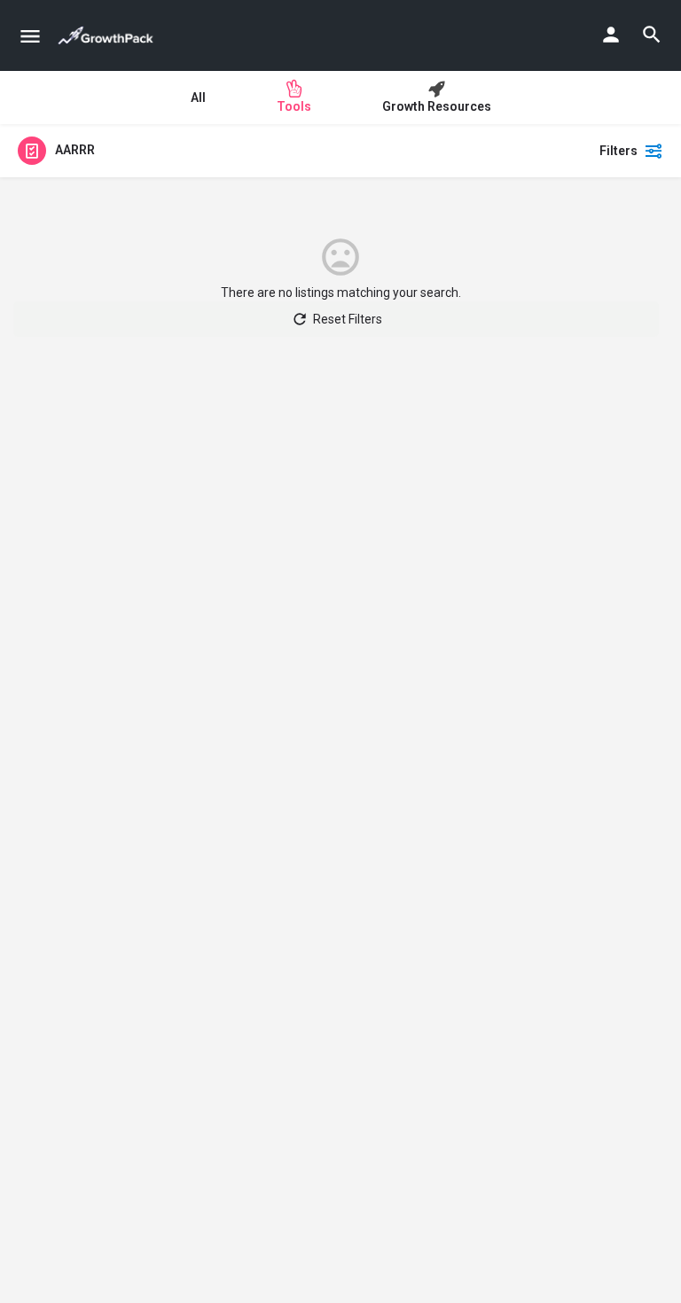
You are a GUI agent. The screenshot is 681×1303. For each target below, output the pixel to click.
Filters (618, 151)
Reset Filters (347, 319)
